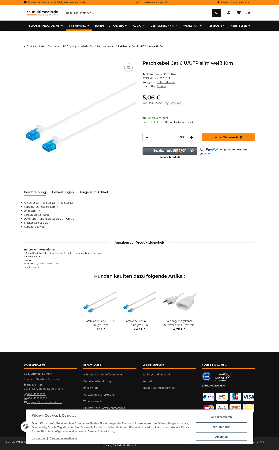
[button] (228, 12)
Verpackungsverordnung (99, 394)
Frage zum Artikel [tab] (94, 192)
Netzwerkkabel (166, 82)
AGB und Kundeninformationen (103, 374)
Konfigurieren (221, 426)
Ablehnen (221, 436)
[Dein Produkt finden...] (216, 13)
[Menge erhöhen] (191, 137)
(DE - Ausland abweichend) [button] (179, 122)
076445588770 (36, 394)
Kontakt (147, 381)
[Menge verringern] (147, 137)
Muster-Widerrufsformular (160, 388)
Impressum (39, 438)
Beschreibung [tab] (35, 192)
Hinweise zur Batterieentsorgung (104, 408)
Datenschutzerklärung (63, 438)
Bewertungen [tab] (63, 192)
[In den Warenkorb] (27, 58)
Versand (176, 103)
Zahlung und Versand (156, 374)
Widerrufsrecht (93, 401)
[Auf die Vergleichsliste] (128, 68)
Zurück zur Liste (35, 46)
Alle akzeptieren (221, 416)
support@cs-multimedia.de (44, 402)
